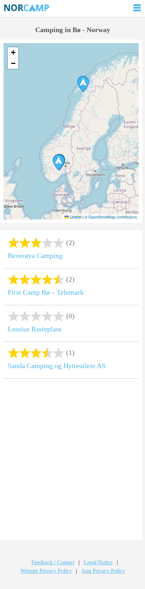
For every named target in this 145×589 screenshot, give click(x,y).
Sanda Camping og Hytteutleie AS (57, 365)
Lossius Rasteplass (35, 329)
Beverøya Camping (35, 255)
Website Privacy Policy (46, 571)
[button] (83, 84)
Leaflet (75, 217)
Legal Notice (98, 562)
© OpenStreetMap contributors (110, 217)
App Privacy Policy (103, 571)
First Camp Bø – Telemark (46, 292)
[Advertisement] (72, 461)
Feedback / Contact (52, 562)
